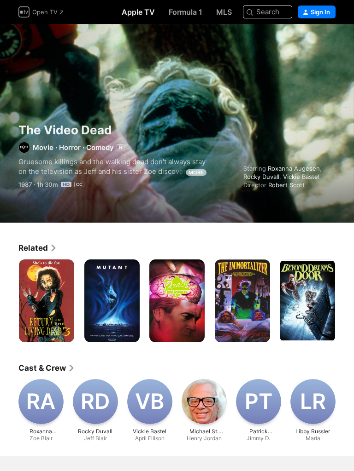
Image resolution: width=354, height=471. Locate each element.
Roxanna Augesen (294, 168)
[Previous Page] (9, 301)
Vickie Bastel (301, 176)
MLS (224, 12)
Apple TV (138, 12)
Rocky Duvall (261, 176)
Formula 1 (185, 12)
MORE (196, 172)
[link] (37, 248)
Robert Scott (286, 185)
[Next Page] (344, 301)
